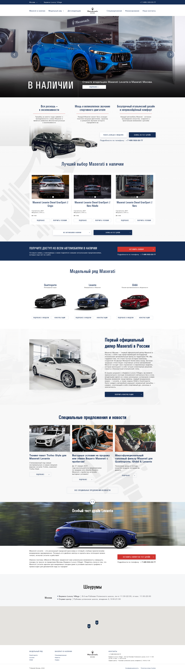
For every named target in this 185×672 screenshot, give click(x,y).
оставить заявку (136, 249)
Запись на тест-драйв (142, 135)
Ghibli (135, 285)
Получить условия (60, 220)
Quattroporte (50, 285)
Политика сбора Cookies (148, 668)
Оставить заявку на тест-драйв (136, 557)
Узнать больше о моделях (113, 135)
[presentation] (14, 54)
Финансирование (132, 11)
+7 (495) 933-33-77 (148, 2)
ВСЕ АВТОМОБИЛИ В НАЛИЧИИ (72, 232)
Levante (92, 285)
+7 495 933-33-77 (134, 140)
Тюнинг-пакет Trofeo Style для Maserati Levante (47, 457)
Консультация (59, 318)
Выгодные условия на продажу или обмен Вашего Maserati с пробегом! (91, 458)
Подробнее (94, 87)
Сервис (57, 660)
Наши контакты (149, 11)
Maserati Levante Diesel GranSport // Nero (134, 204)
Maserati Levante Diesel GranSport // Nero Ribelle (92, 204)
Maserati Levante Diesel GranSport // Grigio (50, 204)
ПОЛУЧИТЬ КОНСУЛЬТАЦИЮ (124, 394)
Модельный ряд (56, 11)
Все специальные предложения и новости (92, 490)
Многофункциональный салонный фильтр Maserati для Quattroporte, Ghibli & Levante (133, 458)
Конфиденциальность (132, 668)
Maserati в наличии (37, 11)
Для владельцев (74, 11)
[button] (89, 627)
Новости (57, 657)
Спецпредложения (114, 11)
